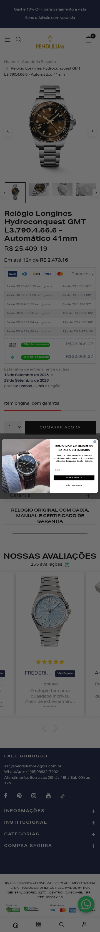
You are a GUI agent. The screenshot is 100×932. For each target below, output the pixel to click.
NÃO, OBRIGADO (74, 485)
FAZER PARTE (74, 478)
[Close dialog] (95, 442)
